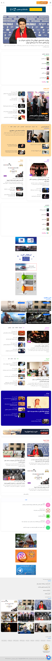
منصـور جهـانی (46, 458)
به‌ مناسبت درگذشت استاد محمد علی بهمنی (10, 415)
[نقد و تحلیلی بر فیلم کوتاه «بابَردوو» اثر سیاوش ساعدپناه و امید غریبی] (13, 306)
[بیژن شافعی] (48, 73)
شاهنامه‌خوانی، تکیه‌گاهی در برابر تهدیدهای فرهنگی (40, 380)
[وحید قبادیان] (48, 58)
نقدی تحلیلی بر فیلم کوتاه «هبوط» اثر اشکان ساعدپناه (39, 322)
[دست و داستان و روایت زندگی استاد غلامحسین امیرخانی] (21, 404)
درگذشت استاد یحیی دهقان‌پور (17, 131)
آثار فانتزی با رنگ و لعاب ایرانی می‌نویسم (10, 370)
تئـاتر (48, 160)
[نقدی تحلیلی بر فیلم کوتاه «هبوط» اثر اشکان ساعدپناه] (38, 318)
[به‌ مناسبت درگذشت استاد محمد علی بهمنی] (21, 415)
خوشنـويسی (22, 126)
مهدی (44, 503)
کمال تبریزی (44, 219)
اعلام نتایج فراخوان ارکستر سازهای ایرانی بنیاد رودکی (10, 333)
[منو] (50, 3)
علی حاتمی (44, 229)
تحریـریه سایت (46, 177)
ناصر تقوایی (44, 224)
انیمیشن (33, 126)
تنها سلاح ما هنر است (13, 99)
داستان (12, 358)
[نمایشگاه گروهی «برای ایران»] (9, 617)
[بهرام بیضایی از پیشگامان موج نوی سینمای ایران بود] (19, 194)
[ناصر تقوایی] (48, 224)
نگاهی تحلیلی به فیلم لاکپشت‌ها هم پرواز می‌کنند (14, 322)
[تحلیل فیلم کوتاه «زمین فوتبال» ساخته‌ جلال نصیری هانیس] (38, 306)
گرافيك (11, 126)
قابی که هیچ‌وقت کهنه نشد (36, 150)
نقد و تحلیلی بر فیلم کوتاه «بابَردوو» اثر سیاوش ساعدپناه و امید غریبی (13, 309)
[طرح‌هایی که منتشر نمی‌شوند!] (45, 146)
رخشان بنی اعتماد (43, 210)
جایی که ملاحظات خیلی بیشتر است (10, 376)
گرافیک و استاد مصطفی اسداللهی (11, 409)
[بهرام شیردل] (48, 63)
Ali (44, 526)
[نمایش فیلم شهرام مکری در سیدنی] (9, 627)
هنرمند (22, 640)
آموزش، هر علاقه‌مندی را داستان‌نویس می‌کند (10, 118)
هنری (10, 640)
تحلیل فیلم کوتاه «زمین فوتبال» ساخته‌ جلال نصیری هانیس (39, 309)
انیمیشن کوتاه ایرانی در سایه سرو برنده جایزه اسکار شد (38, 412)
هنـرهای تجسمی (45, 127)
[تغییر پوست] (3, 3)
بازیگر (48, 640)
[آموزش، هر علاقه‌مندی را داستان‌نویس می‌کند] (21, 117)
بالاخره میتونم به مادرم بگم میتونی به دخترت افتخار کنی (10, 399)
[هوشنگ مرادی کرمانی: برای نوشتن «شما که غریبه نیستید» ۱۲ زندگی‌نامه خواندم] (21, 383)
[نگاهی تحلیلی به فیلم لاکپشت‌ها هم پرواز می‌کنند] (13, 318)
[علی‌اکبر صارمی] (48, 68)
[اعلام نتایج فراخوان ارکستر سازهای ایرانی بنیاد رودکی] (21, 333)
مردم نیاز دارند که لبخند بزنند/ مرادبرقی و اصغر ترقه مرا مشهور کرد (10, 94)
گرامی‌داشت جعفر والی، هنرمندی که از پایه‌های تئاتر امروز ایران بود (10, 112)
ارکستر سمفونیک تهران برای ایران (11, 339)
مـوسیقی (47, 328)
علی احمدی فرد (42, 509)
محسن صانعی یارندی (43, 119)
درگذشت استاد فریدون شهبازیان (11, 350)
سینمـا (21, 160)
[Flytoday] (26, 431)
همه (36, 126)
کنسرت (13, 327)
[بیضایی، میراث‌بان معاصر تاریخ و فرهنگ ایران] (21, 106)
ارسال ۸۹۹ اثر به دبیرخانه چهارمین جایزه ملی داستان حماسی (10, 364)
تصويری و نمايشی (46, 302)
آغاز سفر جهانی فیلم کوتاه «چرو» (15, 180)
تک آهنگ (16, 327)
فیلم (32, 640)
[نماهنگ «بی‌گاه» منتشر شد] (45, 421)
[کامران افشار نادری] (48, 77)
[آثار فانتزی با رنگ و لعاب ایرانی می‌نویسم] (21, 370)
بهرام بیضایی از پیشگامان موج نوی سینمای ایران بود (9, 195)
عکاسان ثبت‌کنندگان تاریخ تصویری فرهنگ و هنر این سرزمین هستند (11, 151)
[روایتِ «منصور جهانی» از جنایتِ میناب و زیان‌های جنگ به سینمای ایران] (26, 30)
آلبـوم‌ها (20, 327)
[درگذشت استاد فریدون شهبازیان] (21, 351)
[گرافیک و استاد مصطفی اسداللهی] (21, 409)
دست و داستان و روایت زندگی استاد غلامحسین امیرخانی (11, 404)
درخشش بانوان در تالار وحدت (42, 346)
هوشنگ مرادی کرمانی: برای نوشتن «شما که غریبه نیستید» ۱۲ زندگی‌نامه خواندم (10, 384)
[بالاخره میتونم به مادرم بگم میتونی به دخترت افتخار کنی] (21, 398)
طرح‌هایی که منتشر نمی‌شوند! (35, 144)
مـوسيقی (9, 327)
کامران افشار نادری (43, 78)
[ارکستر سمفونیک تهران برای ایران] (21, 339)
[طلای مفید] (26, 9)
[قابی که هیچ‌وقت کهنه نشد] (45, 152)
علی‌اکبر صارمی (43, 68)
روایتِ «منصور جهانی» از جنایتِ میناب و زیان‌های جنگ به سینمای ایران (34, 41)
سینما (37, 640)
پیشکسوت (4, 640)
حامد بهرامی (20, 178)
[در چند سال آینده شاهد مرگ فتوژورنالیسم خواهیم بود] (21, 146)
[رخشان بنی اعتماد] (48, 210)
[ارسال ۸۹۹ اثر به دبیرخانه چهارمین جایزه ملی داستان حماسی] (21, 364)
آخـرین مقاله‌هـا (47, 298)
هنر (27, 640)
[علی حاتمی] (48, 229)
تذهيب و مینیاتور (28, 126)
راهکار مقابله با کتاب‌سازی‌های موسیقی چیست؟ (10, 345)
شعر (9, 358)
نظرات (26, 500)
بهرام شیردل (44, 63)
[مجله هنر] (42, 2)
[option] (26, 312)
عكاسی (18, 126)
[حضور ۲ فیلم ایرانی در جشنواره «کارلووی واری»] (19, 189)
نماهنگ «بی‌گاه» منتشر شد (36, 421)
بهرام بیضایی (43, 214)
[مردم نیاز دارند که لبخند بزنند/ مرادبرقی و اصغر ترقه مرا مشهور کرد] (21, 93)
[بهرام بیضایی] (48, 214)
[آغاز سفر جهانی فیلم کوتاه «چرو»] (9, 605)
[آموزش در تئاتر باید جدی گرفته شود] (45, 190)
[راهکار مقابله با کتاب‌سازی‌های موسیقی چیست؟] (21, 345)
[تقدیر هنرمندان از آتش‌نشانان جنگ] (38, 106)
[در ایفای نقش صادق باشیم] (45, 196)
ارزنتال (44, 514)
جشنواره (43, 640)
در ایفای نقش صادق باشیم (36, 196)
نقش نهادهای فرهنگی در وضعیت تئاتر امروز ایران (39, 180)
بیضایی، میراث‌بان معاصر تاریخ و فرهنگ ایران (10, 106)
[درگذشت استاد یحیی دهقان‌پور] (43, 627)
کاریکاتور (14, 126)
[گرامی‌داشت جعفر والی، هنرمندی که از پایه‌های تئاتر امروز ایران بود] (21, 111)
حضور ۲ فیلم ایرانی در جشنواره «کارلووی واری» (9, 189)
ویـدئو (47, 393)
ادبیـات (47, 359)
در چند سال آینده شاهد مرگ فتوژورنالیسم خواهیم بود (12, 145)
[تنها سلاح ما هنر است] (21, 100)
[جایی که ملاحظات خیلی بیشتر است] (21, 376)
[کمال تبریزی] (48, 219)
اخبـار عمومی (46, 88)
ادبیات (15, 358)
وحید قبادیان (43, 58)
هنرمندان (15, 640)
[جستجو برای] (1, 3)
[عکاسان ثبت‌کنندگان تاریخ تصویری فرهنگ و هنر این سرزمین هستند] (21, 152)
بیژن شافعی (44, 73)
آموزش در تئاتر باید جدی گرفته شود (36, 190)
